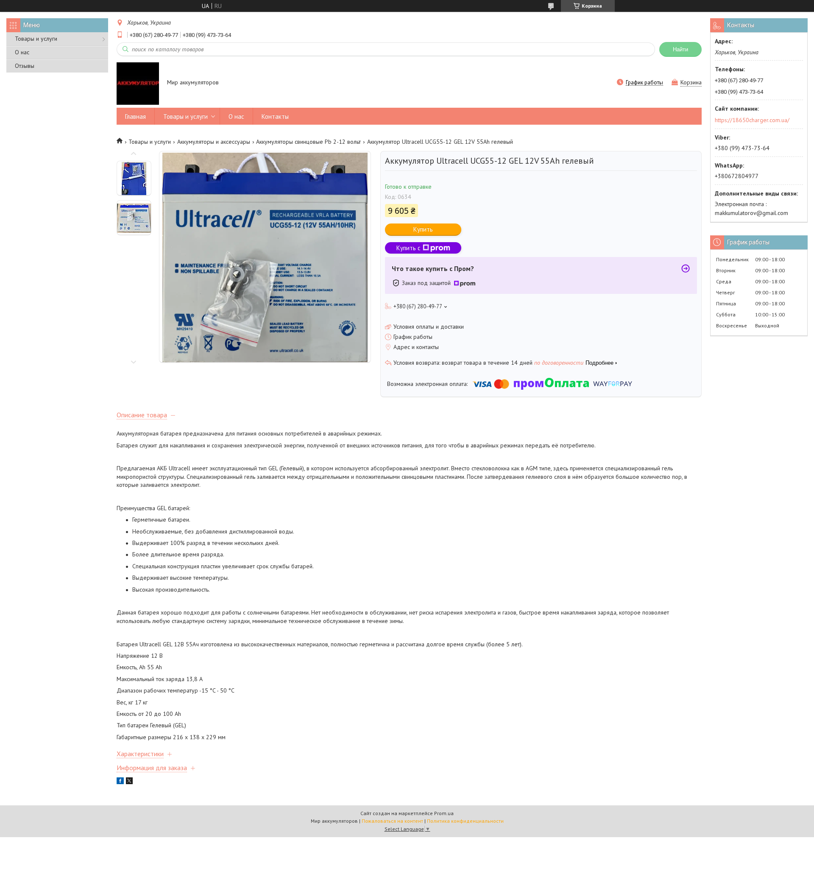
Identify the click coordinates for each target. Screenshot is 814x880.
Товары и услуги (36, 38)
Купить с (408, 248)
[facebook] (120, 782)
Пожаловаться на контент (392, 821)
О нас (22, 52)
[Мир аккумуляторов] (138, 83)
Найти (680, 49)
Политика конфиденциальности (465, 821)
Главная (135, 116)
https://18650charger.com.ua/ (752, 120)
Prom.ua (444, 813)
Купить (423, 229)
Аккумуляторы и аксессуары (213, 141)
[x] (129, 782)
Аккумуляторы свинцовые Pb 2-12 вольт (308, 141)
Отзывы (24, 66)
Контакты (275, 116)
